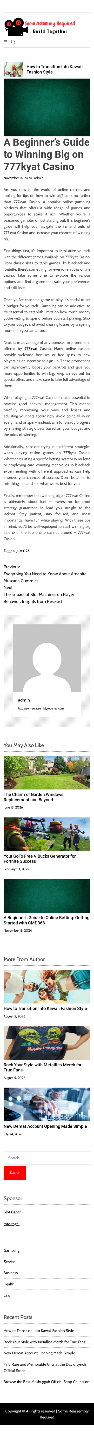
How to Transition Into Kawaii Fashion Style (45, 1008)
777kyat (31, 348)
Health (9, 1284)
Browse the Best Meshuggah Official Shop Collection (46, 1381)
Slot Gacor (12, 1212)
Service (9, 1261)
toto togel (12, 1224)
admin (38, 178)
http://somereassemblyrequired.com (41, 708)
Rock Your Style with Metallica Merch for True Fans (44, 1342)
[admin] (47, 658)
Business (11, 1273)
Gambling (12, 1250)
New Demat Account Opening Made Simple (45, 1126)
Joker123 (23, 550)
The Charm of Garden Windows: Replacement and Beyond (34, 797)
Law (7, 1295)
